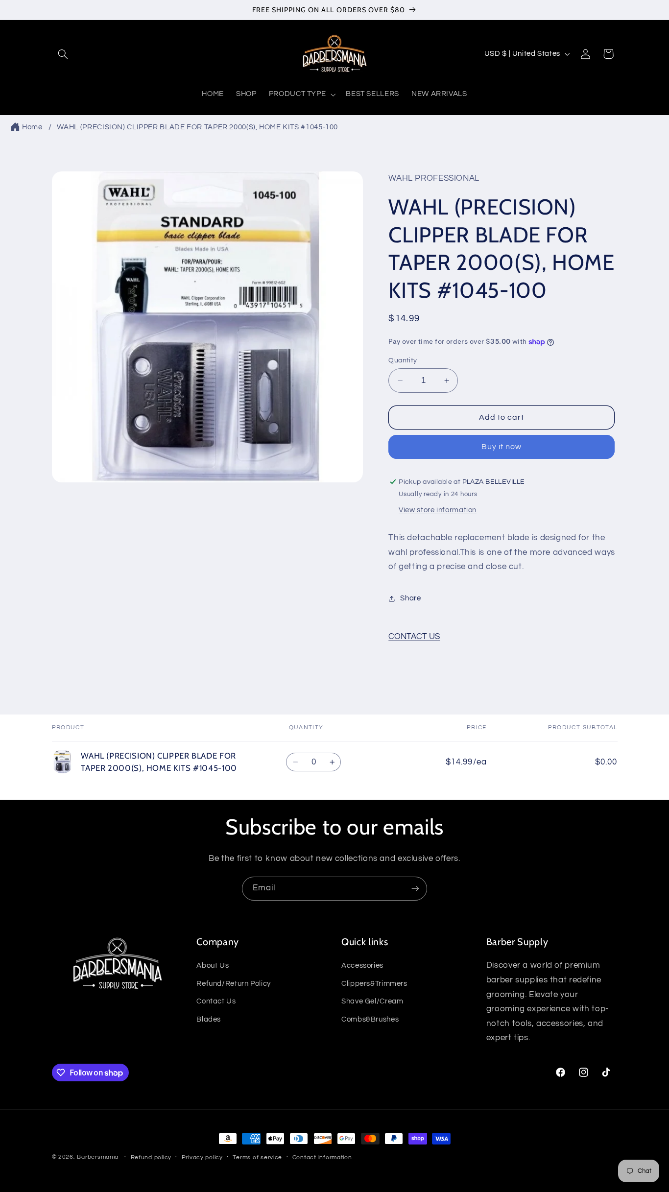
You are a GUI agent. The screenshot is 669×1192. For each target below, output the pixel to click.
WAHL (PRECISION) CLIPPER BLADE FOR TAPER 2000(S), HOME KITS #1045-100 (197, 127)
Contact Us (216, 1001)
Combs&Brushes (370, 1019)
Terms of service (257, 1157)
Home (32, 127)
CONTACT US (414, 636)
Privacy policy (202, 1157)
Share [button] (410, 598)
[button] (63, 54)
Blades (208, 1019)
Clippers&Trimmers (374, 983)
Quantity (402, 360)
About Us (212, 965)
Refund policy (151, 1157)
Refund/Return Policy (233, 983)
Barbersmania (98, 1157)
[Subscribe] (415, 889)
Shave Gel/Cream (372, 1001)
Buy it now (501, 447)
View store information (438, 510)
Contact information (322, 1157)
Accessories (362, 965)
